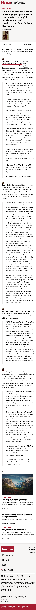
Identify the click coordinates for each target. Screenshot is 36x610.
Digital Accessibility (25, 607)
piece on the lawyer (8, 374)
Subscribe (31, 547)
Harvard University (5, 607)
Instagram (31, 552)
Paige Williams (7, 29)
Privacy (18, 607)
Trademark (13, 607)
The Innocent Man (18, 185)
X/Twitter (31, 550)
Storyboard (7, 569)
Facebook (31, 555)
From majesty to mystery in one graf (15, 500)
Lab (4, 564)
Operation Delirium (25, 311)
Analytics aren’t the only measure (14, 530)
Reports (6, 559)
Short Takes (6, 8)
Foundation (8, 555)
